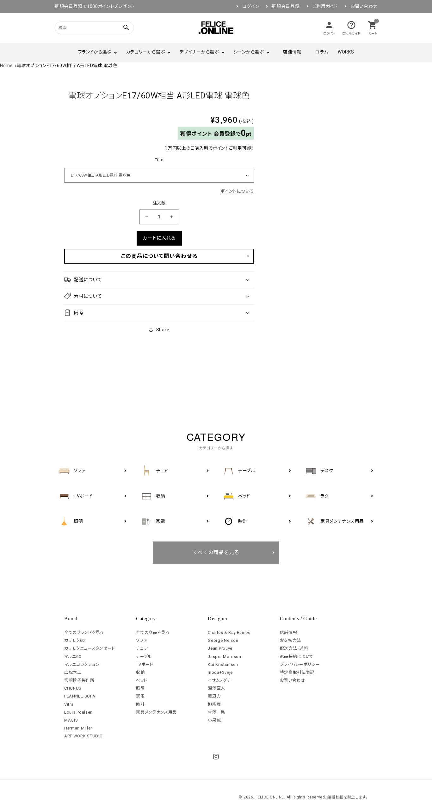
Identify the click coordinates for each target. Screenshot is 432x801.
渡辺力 (214, 696)
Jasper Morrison (224, 656)
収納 (140, 672)
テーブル (144, 656)
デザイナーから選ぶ (199, 51)
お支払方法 (290, 640)
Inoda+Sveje (220, 672)
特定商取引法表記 (297, 672)
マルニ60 (72, 656)
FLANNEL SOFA (79, 696)
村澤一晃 (216, 712)
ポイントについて (237, 191)
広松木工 (73, 672)
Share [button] (163, 329)
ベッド (141, 680)
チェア (142, 648)
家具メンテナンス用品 (156, 712)
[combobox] (86, 28)
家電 (140, 696)
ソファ (141, 640)
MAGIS (71, 720)
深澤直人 (216, 688)
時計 (140, 704)
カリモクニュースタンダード (89, 648)
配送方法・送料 (294, 648)
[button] (159, 280)
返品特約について (297, 656)
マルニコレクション (81, 664)
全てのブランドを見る (84, 632)
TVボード (144, 664)
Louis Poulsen (78, 712)
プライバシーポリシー (300, 664)
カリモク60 (74, 640)
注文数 (159, 203)
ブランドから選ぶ (95, 51)
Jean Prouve (220, 648)
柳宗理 (214, 704)
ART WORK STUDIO (83, 736)
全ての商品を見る (153, 632)
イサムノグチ (219, 680)
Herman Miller (78, 728)
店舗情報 (292, 51)
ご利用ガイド (325, 6)
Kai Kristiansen (223, 664)
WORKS (346, 51)
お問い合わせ (363, 6)
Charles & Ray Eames (229, 632)
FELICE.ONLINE (270, 797)
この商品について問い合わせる (159, 256)
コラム (322, 51)
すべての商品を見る (216, 552)
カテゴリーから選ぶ (145, 51)
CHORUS (73, 688)
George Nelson (223, 640)
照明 (140, 688)
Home (6, 65)
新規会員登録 (285, 6)
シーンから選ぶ (248, 51)
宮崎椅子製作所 (79, 680)
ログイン (250, 6)
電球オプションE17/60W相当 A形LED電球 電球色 (67, 65)
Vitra (69, 704)
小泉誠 (214, 720)
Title (159, 159)
